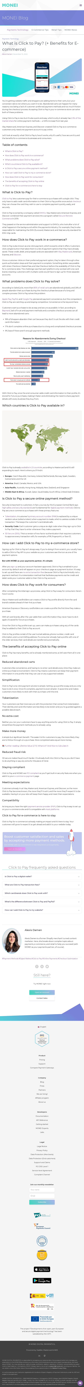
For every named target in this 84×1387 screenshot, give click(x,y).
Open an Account (42, 992)
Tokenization (10, 516)
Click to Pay (7, 199)
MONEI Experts (42, 1128)
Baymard (6, 311)
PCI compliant (33, 773)
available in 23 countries (31, 467)
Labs (42, 1132)
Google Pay (28, 299)
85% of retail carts (41, 288)
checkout (76, 201)
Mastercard (67, 252)
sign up (14, 567)
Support (42, 1064)
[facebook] (37, 967)
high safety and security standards (17, 508)
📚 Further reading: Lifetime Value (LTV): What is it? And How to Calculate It (35, 746)
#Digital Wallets (25, 959)
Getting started (42, 1124)
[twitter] (47, 967)
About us (42, 1102)
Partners (42, 1090)
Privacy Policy (42, 1150)
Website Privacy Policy (59, 1368)
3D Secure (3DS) (12, 534)
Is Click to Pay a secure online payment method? (26, 168)
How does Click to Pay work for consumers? (24, 177)
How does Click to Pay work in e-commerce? (24, 155)
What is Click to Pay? (14, 151)
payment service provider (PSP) (42, 806)
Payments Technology (17, 30)
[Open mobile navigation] (81, 5)
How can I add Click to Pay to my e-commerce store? (28, 173)
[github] (45, 1356)
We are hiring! (42, 1094)
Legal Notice (42, 1146)
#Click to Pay (37, 959)
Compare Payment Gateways (42, 1068)
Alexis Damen (7, 54)
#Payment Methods (10, 959)
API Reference (42, 1120)
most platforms (52, 809)
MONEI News (71, 30)
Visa (59, 252)
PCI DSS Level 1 (42, 1167)
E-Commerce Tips (40, 30)
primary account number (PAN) (43, 516)
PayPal (15, 299)
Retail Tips (56, 30)
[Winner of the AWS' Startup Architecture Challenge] (42, 1038)
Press (42, 1086)
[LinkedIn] (39, 1356)
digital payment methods (62, 508)
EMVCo (42, 213)
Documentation (42, 1116)
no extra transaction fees (33, 572)
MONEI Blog (15, 17)
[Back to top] (73, 1383)
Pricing (42, 1060)
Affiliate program (42, 1098)
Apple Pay (6, 299)
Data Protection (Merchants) (42, 1154)
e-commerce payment (24, 776)
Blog (42, 1082)
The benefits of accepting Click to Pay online (24, 181)
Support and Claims (42, 1162)
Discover (17, 255)
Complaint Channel (42, 1175)
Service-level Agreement (42, 1171)
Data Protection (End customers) (42, 1159)
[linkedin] (42, 967)
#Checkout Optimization (68, 959)
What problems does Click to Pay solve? (22, 160)
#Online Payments (49, 959)
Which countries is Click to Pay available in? (24, 164)
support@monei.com (56, 1366)
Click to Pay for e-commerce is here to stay (23, 186)
